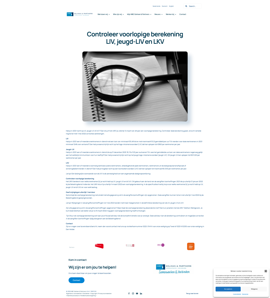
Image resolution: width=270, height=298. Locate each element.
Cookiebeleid (237, 294)
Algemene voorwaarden (74, 293)
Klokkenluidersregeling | (88, 296)
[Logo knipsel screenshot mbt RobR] (79, 12)
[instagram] (133, 293)
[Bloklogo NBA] (190, 243)
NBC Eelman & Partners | (79, 291)
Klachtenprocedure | (74, 296)
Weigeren (254, 289)
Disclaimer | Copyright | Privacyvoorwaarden (97, 293)
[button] (266, 271)
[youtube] (137, 293)
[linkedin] (141, 293)
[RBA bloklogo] (130, 244)
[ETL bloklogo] (99, 244)
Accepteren (228, 289)
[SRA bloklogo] (161, 243)
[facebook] (129, 293)
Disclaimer (245, 294)
